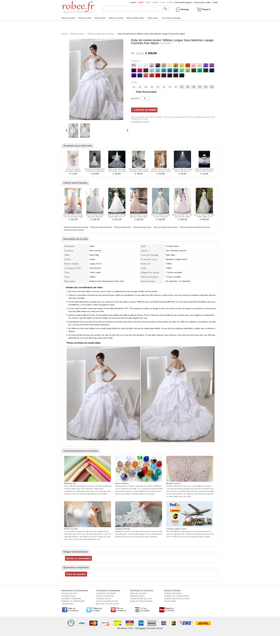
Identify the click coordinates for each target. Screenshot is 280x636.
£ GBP (155, 2)
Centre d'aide (170, 601)
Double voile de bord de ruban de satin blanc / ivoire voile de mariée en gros (160, 171)
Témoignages (67, 604)
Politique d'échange (173, 593)
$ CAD (169, 2)
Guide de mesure (103, 598)
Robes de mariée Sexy (122, 227)
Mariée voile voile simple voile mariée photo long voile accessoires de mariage (117, 172)
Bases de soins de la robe (107, 604)
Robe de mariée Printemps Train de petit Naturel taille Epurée (73, 217)
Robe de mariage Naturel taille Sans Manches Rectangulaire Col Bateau (95, 217)
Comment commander (106, 593)
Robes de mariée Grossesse (101, 227)
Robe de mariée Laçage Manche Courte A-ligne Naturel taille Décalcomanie (139, 217)
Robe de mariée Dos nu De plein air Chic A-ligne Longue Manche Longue (182, 217)
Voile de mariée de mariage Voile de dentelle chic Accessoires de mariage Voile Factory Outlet (182, 172)
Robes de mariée (68, 18)
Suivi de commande (105, 596)
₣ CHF (162, 2)
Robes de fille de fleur (135, 18)
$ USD (147, 2)
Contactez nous (68, 596)
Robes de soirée (84, 18)
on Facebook (73, 609)
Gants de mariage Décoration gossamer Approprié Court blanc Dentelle (73, 172)
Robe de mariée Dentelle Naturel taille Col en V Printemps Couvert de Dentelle (117, 218)
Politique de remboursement (176, 596)
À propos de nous (69, 593)
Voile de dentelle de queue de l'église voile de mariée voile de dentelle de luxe (139, 171)
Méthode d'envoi (137, 596)
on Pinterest (121, 609)
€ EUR (140, 2)
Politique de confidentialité (73, 601)
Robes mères (153, 18)
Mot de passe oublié (202, 2)
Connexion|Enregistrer (183, 2)
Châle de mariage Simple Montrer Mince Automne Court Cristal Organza (204, 171)
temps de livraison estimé (141, 601)
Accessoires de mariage (171, 18)
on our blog (169, 609)
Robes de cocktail (116, 18)
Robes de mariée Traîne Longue (165, 227)
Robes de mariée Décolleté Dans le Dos (195, 227)
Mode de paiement (138, 593)
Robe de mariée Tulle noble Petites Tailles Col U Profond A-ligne (204, 217)
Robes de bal (100, 18)
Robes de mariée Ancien (142, 227)
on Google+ (145, 609)
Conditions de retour (140, 121)
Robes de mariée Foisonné (74, 230)
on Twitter (97, 609)
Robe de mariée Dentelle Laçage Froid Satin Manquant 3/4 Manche (160, 217)
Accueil (64, 34)
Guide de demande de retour (177, 598)
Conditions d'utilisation (71, 598)
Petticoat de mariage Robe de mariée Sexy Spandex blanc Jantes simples (95, 171)
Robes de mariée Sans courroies (101, 34)
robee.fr (143, 628)
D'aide (215, 2)
